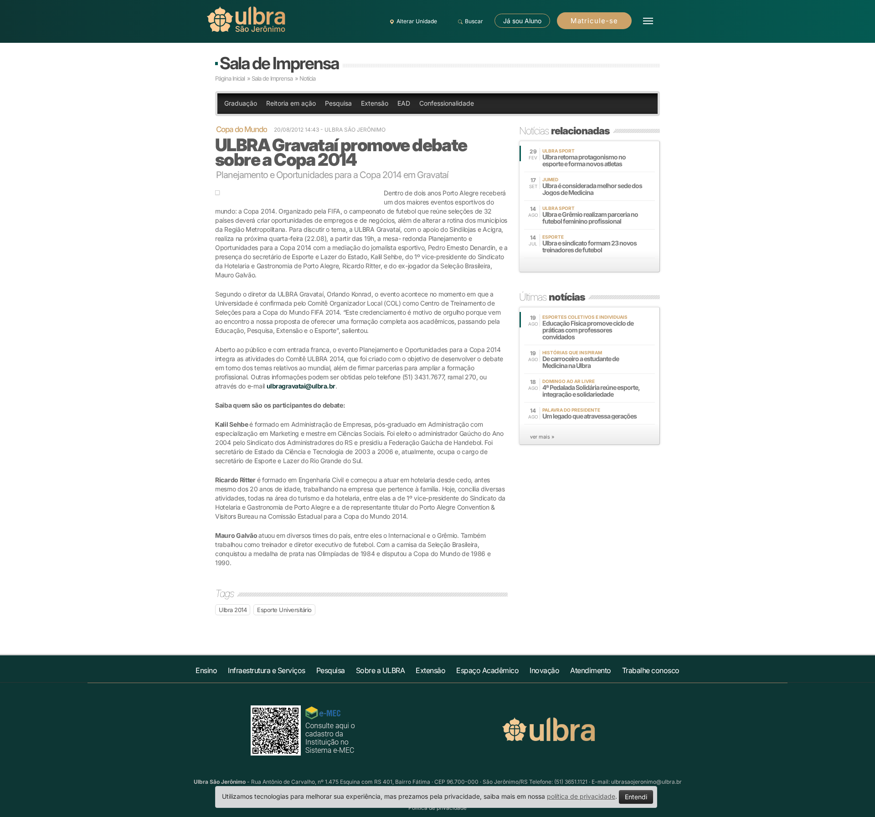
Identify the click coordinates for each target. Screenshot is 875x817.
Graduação (240, 103)
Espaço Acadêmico (487, 670)
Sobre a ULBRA (380, 670)
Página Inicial (230, 78)
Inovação (544, 670)
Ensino (206, 670)
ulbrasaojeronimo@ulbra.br (646, 781)
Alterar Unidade (416, 21)
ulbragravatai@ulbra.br (301, 386)
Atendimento (590, 670)
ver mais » (542, 437)
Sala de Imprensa (279, 63)
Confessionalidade (446, 103)
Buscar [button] (474, 21)
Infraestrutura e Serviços (266, 670)
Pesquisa (338, 103)
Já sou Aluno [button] (522, 21)
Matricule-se (594, 20)
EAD (403, 103)
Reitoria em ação (291, 103)
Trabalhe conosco (650, 670)
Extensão (374, 103)
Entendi (636, 797)
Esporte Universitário (284, 609)
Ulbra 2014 (233, 609)
